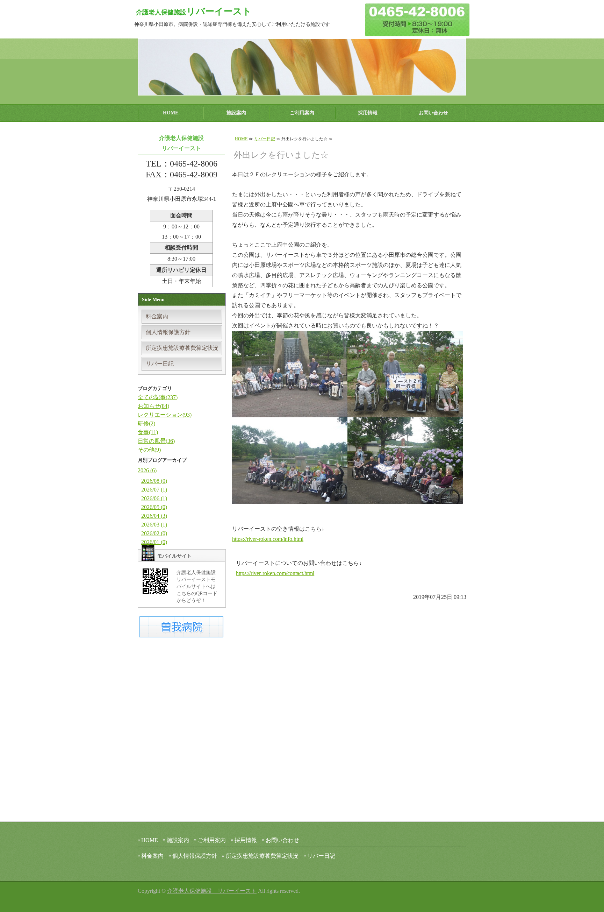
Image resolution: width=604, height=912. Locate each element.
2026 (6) (147, 470)
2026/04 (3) (154, 516)
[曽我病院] (181, 632)
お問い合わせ (433, 112)
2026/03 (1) (154, 525)
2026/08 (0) (154, 481)
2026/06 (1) (154, 498)
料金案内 (157, 316)
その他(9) (149, 450)
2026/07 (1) (154, 490)
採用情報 (368, 112)
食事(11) (148, 432)
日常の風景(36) (156, 441)
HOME (170, 112)
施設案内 (236, 112)
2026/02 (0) (154, 533)
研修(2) (146, 423)
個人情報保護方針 (168, 332)
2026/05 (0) (154, 507)
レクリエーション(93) (165, 415)
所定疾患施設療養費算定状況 (182, 348)
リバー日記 (264, 138)
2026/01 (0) (154, 542)
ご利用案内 (302, 112)
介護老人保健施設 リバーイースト (212, 891)
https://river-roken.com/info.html (267, 539)
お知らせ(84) (153, 406)
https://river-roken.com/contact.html (275, 573)
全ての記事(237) (158, 397)
